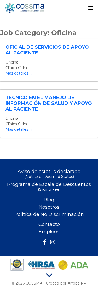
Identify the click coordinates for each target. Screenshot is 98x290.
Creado (52, 283)
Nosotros (49, 207)
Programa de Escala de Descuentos (49, 187)
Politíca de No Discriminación (49, 214)
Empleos (49, 231)
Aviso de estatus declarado (49, 174)
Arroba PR (77, 283)
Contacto (49, 224)
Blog (49, 199)
